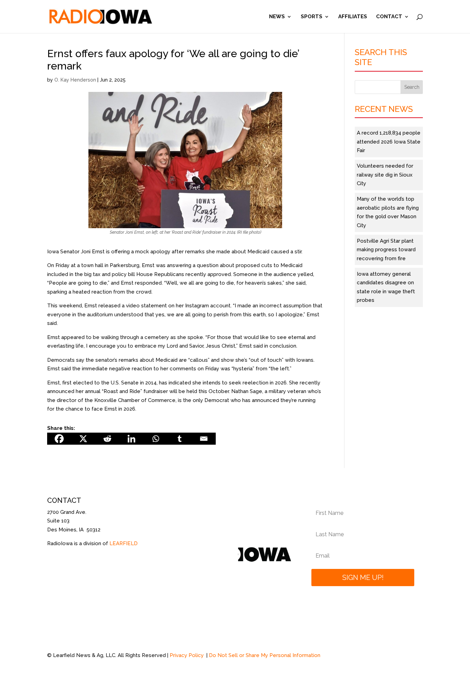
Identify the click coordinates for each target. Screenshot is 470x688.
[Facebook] (59, 439)
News (277, 17)
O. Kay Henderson (75, 80)
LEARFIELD (123, 543)
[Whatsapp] (155, 439)
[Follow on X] (66, 564)
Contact (389, 17)
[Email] (204, 439)
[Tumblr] (180, 439)
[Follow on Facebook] (52, 564)
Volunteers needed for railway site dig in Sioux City (385, 175)
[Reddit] (107, 439)
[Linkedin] (131, 439)
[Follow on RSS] (80, 564)
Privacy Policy (187, 655)
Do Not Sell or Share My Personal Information (264, 655)
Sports (311, 17)
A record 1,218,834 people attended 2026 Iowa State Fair (388, 142)
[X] (83, 439)
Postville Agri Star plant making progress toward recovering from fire (386, 250)
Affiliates (352, 17)
